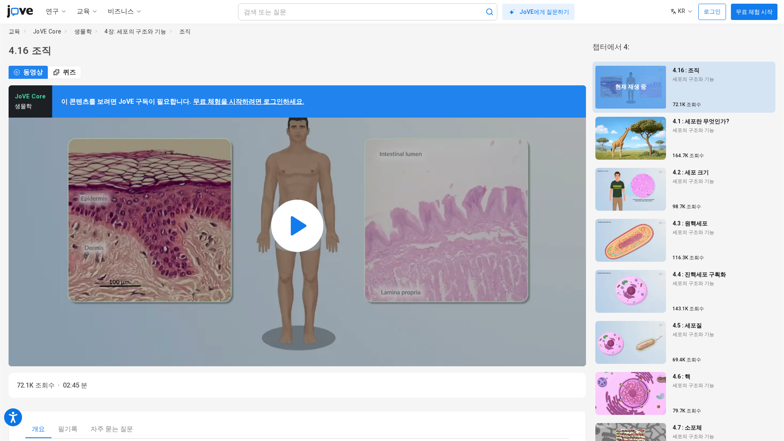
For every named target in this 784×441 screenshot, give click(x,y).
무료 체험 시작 (754, 12)
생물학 (83, 31)
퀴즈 (69, 72)
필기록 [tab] (68, 429)
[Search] (490, 12)
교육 (14, 31)
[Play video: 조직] (297, 225)
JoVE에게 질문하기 (544, 12)
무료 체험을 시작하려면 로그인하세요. (248, 101)
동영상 (33, 72)
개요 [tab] (38, 429)
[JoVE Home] (20, 11)
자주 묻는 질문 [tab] (112, 429)
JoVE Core (47, 31)
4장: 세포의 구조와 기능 (136, 31)
